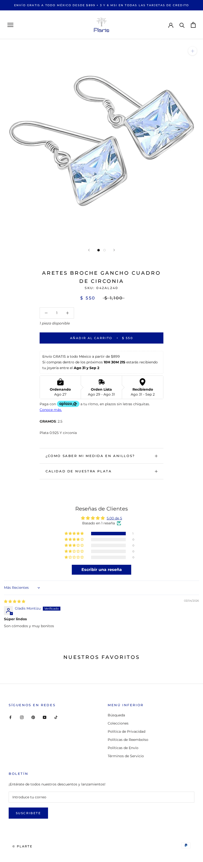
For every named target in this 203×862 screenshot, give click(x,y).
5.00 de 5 (114, 518)
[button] (74, 533)
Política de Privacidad (126, 731)
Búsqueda (116, 715)
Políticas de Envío (123, 748)
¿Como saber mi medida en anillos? (90, 456)
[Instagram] (22, 717)
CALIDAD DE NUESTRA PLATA (79, 471)
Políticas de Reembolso (128, 739)
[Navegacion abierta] (10, 25)
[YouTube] (44, 717)
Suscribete (28, 813)
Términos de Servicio (126, 756)
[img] (14, 601)
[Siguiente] (114, 250)
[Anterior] (89, 250)
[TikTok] (56, 717)
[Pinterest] (33, 717)
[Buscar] (182, 24)
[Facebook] (10, 717)
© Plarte (22, 846)
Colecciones (118, 723)
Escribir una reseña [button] (101, 569)
